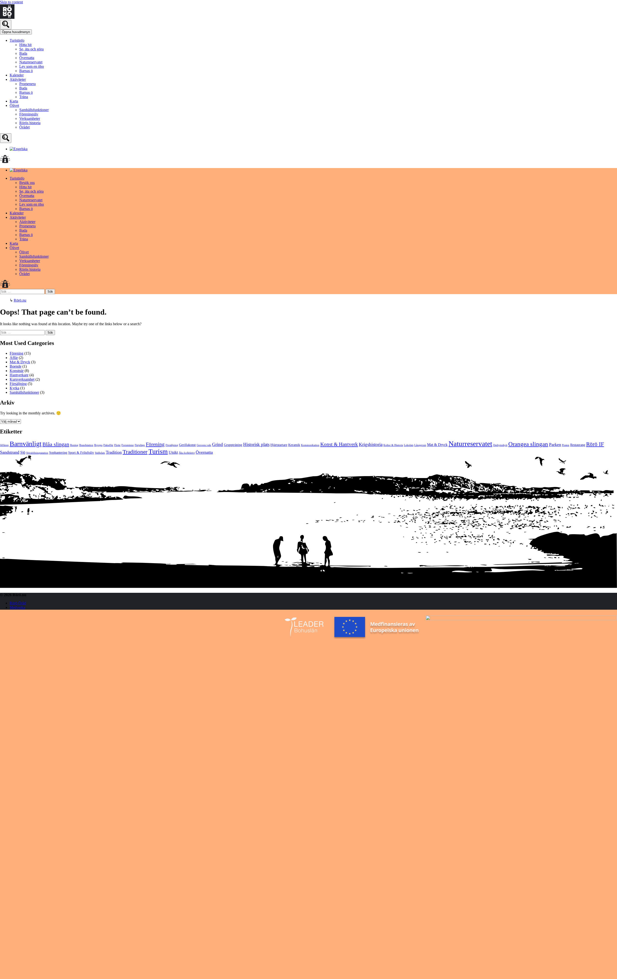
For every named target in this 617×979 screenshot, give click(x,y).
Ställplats (100, 453)
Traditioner (135, 452)
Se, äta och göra (31, 49)
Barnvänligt (25, 443)
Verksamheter (29, 118)
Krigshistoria (370, 444)
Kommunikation (310, 445)
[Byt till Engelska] (18, 149)
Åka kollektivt (187, 453)
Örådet (24, 127)
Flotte (117, 445)
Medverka (17, 607)
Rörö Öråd (18, 603)
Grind (217, 444)
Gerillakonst (187, 445)
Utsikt (173, 452)
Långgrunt (420, 445)
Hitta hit (25, 45)
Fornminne (127, 445)
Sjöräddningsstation (37, 453)
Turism (158, 451)
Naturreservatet (30, 62)
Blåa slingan (55, 444)
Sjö (22, 452)
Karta (14, 101)
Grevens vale (204, 445)
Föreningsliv (28, 114)
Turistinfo (17, 40)
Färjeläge (140, 445)
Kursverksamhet (22, 379)
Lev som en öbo (31, 66)
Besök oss (27, 183)
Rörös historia (29, 123)
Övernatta (26, 58)
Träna (23, 97)
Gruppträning (233, 445)
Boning (74, 445)
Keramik (294, 445)
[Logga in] (5, 162)
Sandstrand (9, 452)
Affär (14, 358)
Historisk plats (256, 444)
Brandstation (86, 445)
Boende (15, 366)
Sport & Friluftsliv (81, 452)
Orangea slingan (528, 444)
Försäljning (18, 384)
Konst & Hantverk (339, 444)
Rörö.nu (20, 300)
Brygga (98, 445)
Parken (555, 444)
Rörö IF (595, 444)
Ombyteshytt (500, 445)
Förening (16, 353)
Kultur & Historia (393, 445)
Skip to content (11, 2)
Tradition (114, 452)
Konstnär (17, 371)
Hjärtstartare (278, 445)
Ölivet (14, 105)
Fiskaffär (108, 445)
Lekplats (408, 445)
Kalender (17, 75)
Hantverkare (19, 375)
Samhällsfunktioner (34, 110)
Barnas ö (26, 71)
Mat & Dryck (20, 362)
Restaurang (577, 445)
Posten (565, 445)
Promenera (27, 84)
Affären (4, 445)
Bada (23, 53)
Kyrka (14, 388)
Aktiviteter (18, 79)
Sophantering (58, 452)
